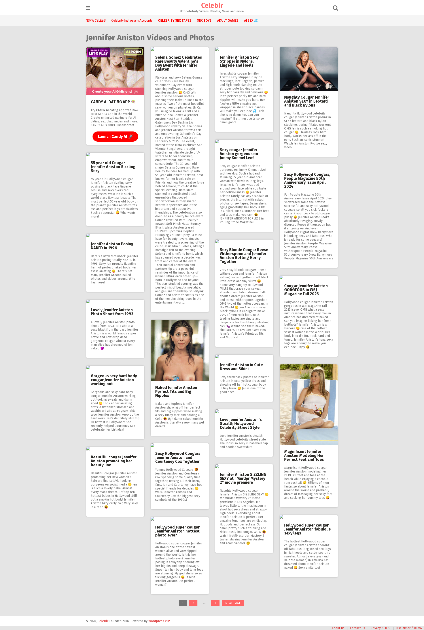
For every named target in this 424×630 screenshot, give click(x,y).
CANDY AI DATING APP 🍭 (113, 101)
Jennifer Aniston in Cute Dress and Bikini (241, 366)
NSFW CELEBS (96, 20)
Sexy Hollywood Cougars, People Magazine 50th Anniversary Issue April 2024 (307, 180)
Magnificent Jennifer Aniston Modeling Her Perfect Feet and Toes (304, 455)
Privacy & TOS (380, 628)
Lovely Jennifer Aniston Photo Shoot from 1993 (112, 312)
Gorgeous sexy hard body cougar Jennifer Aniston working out (114, 379)
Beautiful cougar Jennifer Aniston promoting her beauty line (113, 461)
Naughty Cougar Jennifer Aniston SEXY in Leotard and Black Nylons (306, 101)
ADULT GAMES (227, 20)
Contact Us (357, 628)
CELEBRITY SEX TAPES (174, 20)
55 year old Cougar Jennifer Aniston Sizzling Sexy (113, 166)
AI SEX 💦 (251, 20)
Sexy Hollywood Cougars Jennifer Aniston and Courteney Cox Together (177, 457)
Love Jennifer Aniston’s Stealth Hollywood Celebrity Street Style (241, 423)
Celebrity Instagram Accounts (132, 20)
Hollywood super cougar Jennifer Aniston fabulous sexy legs (307, 529)
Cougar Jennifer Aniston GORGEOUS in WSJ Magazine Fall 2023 (306, 289)
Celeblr (212, 5)
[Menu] (88, 8)
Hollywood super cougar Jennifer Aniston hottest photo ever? (177, 531)
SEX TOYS (204, 20)
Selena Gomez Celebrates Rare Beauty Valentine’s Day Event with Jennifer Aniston (178, 63)
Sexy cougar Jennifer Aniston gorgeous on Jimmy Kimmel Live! (239, 153)
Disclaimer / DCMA (409, 628)
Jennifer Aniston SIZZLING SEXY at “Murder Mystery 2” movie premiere (243, 478)
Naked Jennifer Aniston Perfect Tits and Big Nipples (176, 391)
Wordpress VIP (158, 621)
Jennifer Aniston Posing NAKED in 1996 (112, 246)
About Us (338, 628)
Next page (233, 603)
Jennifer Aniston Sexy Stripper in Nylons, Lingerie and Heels (239, 61)
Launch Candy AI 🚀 (115, 136)
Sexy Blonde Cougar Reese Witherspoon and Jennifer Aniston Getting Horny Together (244, 255)
